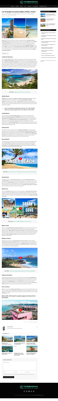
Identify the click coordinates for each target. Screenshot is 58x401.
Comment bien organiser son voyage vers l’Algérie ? (50, 19)
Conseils (29, 6)
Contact (42, 395)
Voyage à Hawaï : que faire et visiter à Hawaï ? (7, 354)
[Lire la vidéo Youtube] (20, 159)
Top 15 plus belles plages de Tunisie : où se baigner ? (31, 354)
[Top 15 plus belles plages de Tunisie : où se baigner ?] (32, 349)
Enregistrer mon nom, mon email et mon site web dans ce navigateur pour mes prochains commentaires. (19, 374)
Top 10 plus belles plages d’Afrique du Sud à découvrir (31, 344)
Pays (25, 6)
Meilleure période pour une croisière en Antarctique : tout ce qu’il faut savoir (47, 48)
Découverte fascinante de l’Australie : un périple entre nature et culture (48, 42)
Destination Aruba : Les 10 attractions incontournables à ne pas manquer (19, 354)
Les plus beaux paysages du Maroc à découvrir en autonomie (51, 14)
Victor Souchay (10, 326)
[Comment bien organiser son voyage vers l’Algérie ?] (42, 20)
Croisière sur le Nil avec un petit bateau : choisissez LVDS (47, 51)
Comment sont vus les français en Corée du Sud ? (48, 57)
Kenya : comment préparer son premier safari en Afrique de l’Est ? (50, 24)
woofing (43, 60)
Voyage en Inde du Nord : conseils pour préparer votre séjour (48, 33)
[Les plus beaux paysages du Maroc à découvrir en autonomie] (42, 15)
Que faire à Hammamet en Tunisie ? (46, 53)
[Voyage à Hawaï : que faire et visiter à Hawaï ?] (7, 349)
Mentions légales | (38, 395)
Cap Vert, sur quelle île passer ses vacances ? (48, 55)
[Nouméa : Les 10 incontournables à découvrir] (7, 339)
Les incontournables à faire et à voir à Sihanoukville (19, 344)
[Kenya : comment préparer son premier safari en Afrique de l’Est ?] (42, 25)
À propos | (34, 395)
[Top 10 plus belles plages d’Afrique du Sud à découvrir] (32, 339)
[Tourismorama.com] (29, 2)
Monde (21, 6)
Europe (17, 6)
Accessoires (35, 6)
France (12, 6)
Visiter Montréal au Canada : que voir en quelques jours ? (48, 39)
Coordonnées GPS (43, 6)
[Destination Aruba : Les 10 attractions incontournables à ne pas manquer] (19, 349)
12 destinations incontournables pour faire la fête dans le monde (48, 36)
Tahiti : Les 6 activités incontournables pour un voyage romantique (48, 45)
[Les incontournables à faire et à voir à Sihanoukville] (19, 339)
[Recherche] (55, 6)
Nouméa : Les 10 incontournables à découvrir (6, 344)
